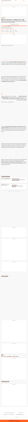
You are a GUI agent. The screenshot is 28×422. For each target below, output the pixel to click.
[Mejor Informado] (14, 3)
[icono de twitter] (23, 2)
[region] (14, 11)
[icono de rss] (26, 2)
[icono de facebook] (21, 2)
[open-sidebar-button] (1, 2)
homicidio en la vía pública (15, 356)
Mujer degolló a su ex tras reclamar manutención (17, 186)
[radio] (13, 0)
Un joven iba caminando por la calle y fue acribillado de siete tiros (18, 180)
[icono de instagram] (24, 2)
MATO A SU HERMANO (9, 356)
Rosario (5, 356)
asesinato (2, 356)
